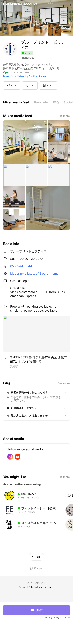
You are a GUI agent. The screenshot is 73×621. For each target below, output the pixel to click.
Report (22, 587)
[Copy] (39, 362)
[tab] (16, 102)
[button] (48, 85)
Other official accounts (41, 587)
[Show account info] (27, 53)
